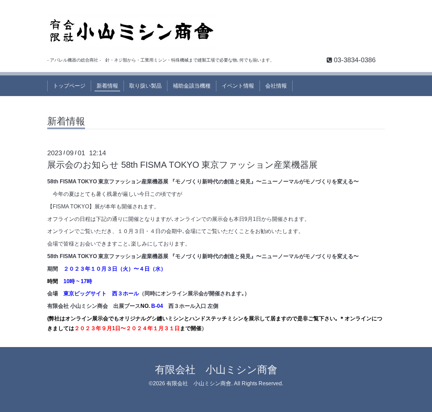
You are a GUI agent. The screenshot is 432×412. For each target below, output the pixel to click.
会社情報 (276, 86)
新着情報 (107, 86)
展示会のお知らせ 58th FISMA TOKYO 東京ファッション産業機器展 (182, 165)
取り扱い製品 (145, 86)
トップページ (69, 86)
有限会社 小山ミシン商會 (216, 369)
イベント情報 (238, 86)
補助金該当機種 (192, 86)
